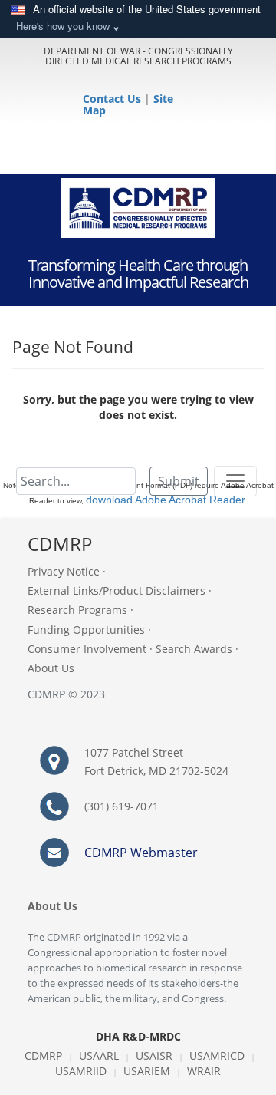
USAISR (154, 1055)
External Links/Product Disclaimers (116, 590)
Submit (178, 481)
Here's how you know (63, 25)
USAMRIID (81, 1071)
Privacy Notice (64, 571)
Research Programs (77, 609)
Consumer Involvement (87, 648)
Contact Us (113, 98)
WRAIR (204, 1071)
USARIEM (146, 1071)
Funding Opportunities (86, 629)
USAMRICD (217, 1055)
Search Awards (194, 648)
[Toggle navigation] (235, 481)
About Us (51, 668)
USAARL (99, 1055)
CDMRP (43, 1055)
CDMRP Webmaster (141, 852)
